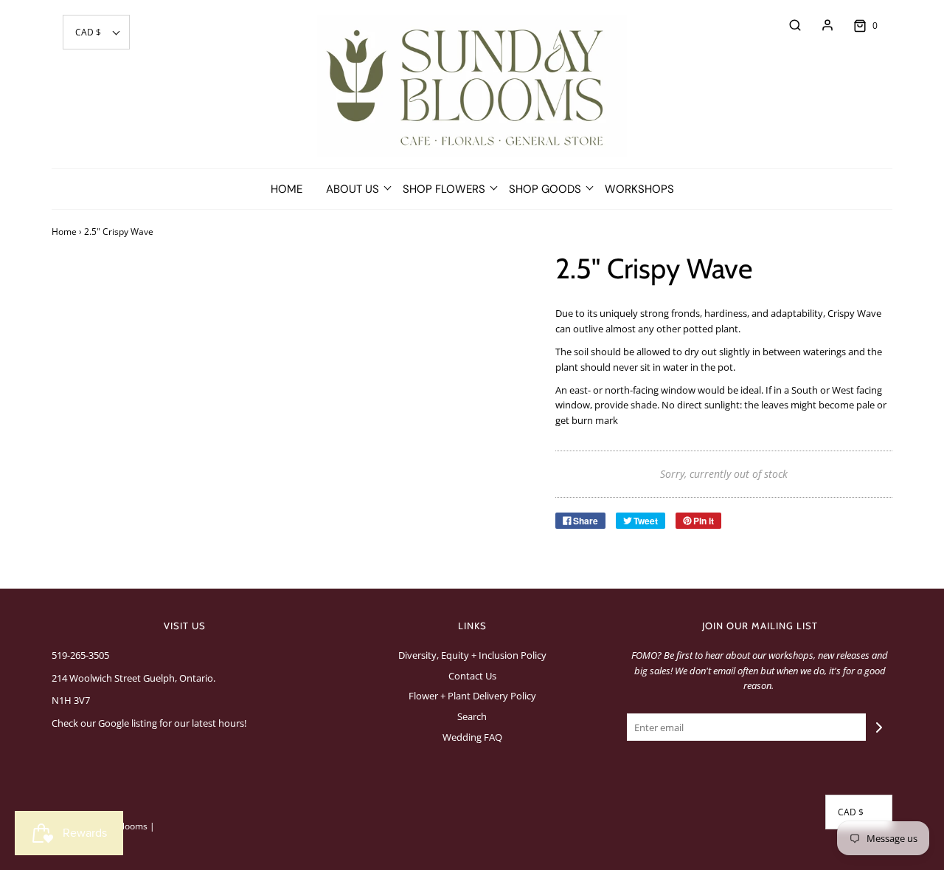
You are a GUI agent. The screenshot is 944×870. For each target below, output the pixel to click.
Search (472, 716)
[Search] (787, 25)
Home (286, 189)
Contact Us (472, 675)
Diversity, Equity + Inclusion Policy (472, 655)
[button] (96, 32)
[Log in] (820, 25)
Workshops (639, 189)
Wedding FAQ (472, 737)
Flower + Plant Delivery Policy (472, 695)
